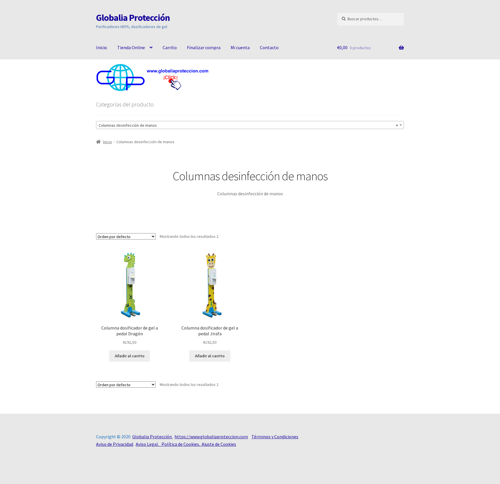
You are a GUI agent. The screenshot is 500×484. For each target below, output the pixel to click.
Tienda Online (131, 47)
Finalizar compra (203, 47)
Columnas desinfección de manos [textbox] (248, 125)
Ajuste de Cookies (219, 444)
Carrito (170, 47)
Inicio (101, 47)
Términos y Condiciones (274, 436)
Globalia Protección (133, 17)
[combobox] (250, 125)
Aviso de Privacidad (114, 444)
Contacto (269, 47)
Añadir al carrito (129, 355)
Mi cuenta (240, 47)
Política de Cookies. (181, 444)
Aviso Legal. (148, 444)
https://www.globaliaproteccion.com (211, 436)
